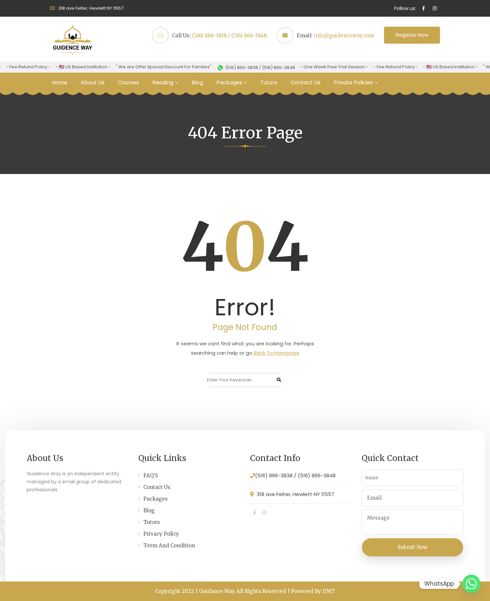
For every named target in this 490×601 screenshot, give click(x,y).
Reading (162, 82)
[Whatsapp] (471, 584)
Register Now (412, 34)
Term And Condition (169, 545)
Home (59, 82)
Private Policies (353, 82)
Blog (197, 82)
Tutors (268, 82)
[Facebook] (254, 513)
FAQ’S (150, 475)
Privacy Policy (161, 534)
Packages (229, 82)
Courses (128, 82)
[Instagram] (264, 513)
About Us (92, 82)
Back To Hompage (276, 352)
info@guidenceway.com (344, 35)
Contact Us (305, 82)
